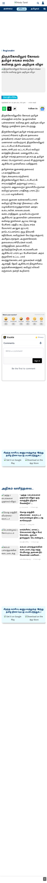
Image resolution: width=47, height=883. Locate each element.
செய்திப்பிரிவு (9, 97)
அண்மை (8, 9)
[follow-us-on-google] (42, 109)
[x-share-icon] (9, 110)
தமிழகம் (35, 9)
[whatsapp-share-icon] (4, 110)
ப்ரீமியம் (22, 9)
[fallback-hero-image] (10, 499)
